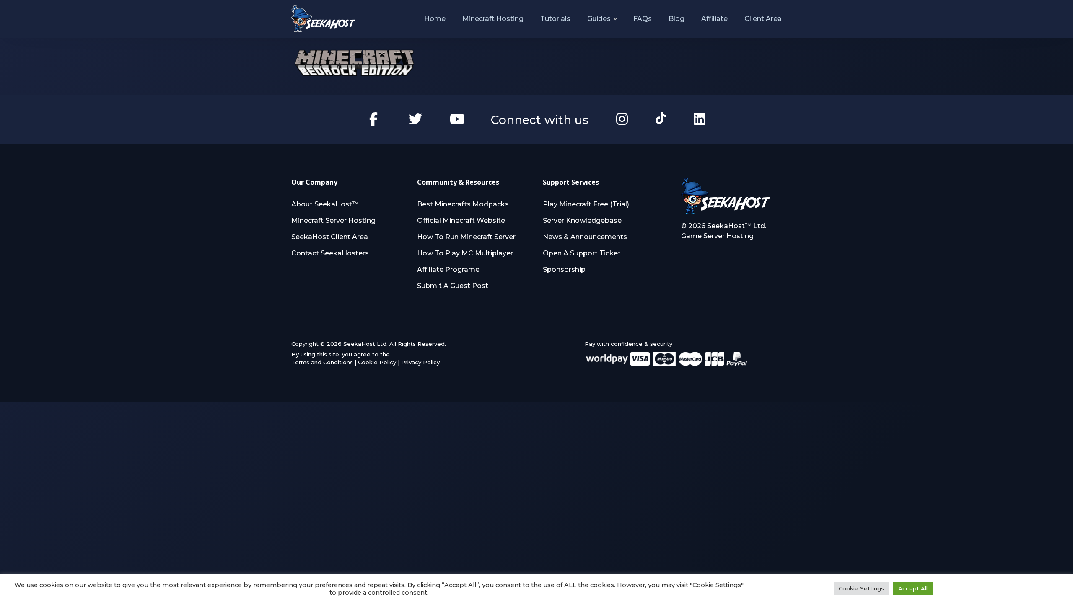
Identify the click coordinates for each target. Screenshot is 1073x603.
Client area (763, 19)
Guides (599, 19)
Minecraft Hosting (493, 19)
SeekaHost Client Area (329, 237)
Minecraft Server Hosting (333, 220)
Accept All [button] (913, 588)
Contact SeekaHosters (330, 253)
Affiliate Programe (448, 269)
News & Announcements (585, 237)
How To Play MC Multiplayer (465, 253)
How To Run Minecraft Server (466, 237)
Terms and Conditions (322, 362)
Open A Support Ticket (582, 253)
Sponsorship (564, 269)
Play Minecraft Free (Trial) (586, 204)
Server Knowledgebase (582, 220)
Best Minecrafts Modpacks (463, 204)
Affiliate (714, 19)
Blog (676, 19)
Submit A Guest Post (452, 286)
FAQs (642, 19)
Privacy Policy (420, 362)
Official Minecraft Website (461, 220)
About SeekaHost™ (325, 204)
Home (435, 19)
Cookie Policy (377, 362)
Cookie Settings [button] (861, 588)
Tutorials (555, 19)
